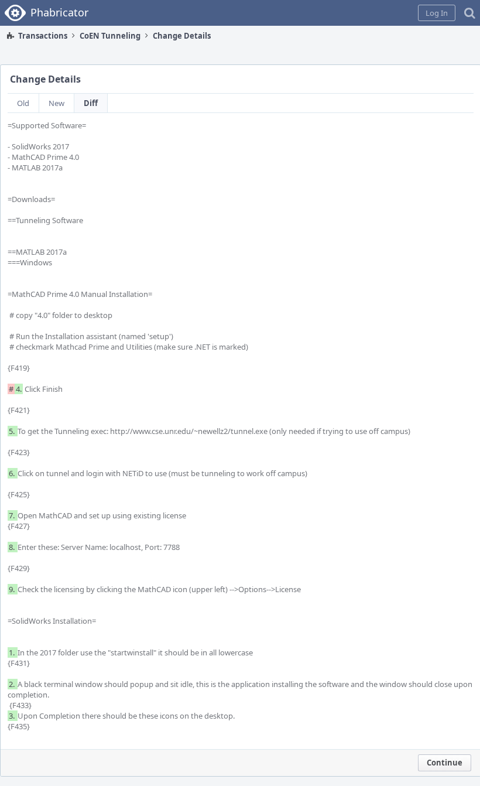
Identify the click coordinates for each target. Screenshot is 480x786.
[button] (436, 13)
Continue (444, 762)
